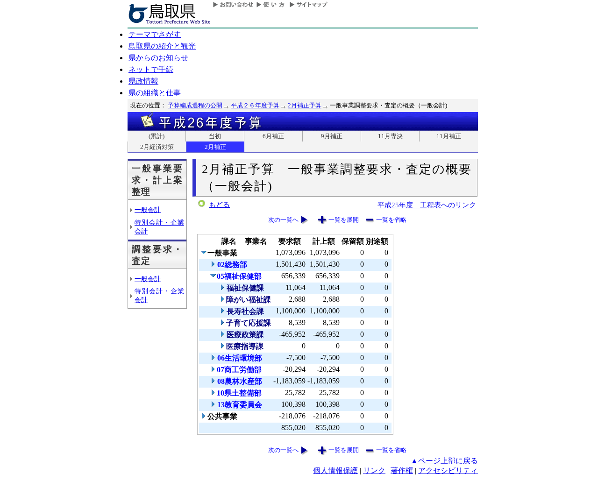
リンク (374, 470)
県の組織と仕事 (154, 93)
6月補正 (273, 136)
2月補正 (215, 146)
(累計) (156, 136)
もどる (219, 204)
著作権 (402, 470)
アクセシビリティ (448, 470)
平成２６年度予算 (255, 105)
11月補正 (448, 136)
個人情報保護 (335, 470)
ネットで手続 (150, 69)
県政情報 (143, 81)
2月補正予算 (304, 105)
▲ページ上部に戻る (444, 461)
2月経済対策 (157, 146)
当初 (215, 136)
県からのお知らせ (158, 58)
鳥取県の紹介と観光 (162, 46)
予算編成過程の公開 (195, 105)
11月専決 (390, 136)
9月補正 (331, 136)
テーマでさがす (154, 34)
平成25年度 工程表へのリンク (426, 205)
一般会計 (148, 209)
